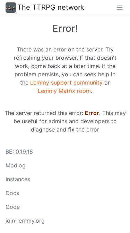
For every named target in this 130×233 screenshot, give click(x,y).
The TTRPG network (50, 7)
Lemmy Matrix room (64, 90)
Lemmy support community (66, 82)
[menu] (119, 7)
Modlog (16, 165)
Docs (12, 193)
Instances (18, 179)
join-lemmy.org (25, 220)
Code (13, 206)
